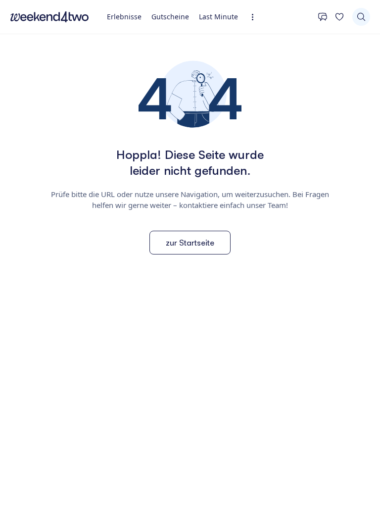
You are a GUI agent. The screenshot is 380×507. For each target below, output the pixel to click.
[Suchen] (361, 17)
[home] (49, 17)
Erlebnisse (124, 16)
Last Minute (218, 16)
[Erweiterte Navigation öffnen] (255, 17)
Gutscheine (170, 16)
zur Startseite (190, 243)
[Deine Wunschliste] (339, 17)
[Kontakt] (323, 17)
